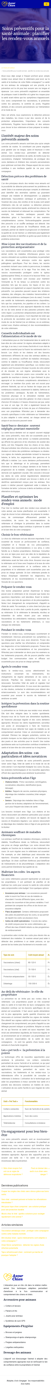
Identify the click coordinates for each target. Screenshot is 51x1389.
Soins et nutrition (9, 68)
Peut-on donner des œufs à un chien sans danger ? (38, 1171)
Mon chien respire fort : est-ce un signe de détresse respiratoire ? (13, 1171)
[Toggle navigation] (46, 4)
